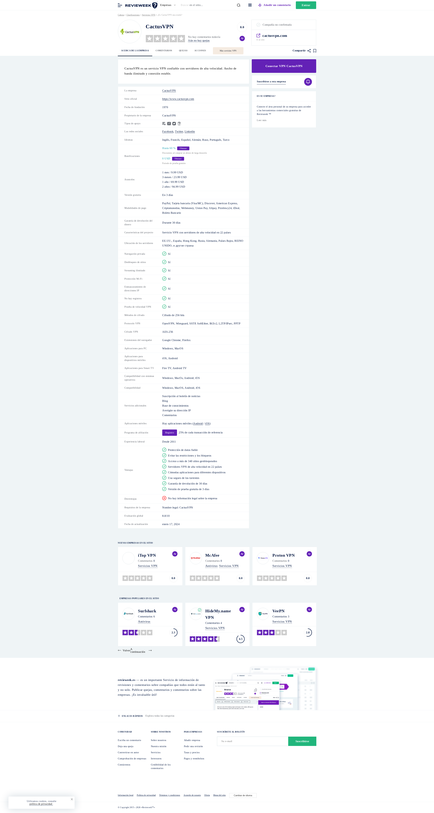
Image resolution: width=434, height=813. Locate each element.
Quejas (183, 50)
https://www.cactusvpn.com (178, 98)
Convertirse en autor (128, 752)
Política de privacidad (146, 795)
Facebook (167, 131)
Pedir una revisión (193, 746)
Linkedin (190, 131)
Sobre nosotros (158, 740)
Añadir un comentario (277, 5)
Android (198, 423)
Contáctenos (124, 764)
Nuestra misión (158, 746)
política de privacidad (41, 804)
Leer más (261, 120)
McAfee (212, 555)
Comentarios (164, 50)
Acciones (200, 50)
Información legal (125, 795)
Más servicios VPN (228, 51)
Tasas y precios (192, 752)
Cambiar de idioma (243, 795)
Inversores (156, 758)
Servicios (156, 752)
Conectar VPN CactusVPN (284, 66)
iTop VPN (147, 555)
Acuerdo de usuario (192, 795)
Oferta (207, 795)
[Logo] (129, 31)
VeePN (278, 611)
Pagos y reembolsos (194, 758)
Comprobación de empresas (132, 758)
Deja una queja (125, 746)
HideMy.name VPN (218, 614)
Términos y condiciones (169, 795)
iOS (207, 423)
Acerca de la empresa (135, 50)
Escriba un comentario (129, 740)
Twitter (179, 131)
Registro (169, 432)
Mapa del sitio (219, 795)
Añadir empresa (192, 740)
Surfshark (147, 611)
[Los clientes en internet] (141, 5)
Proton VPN (283, 555)
